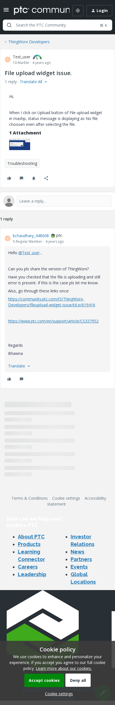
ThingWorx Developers (29, 41)
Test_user (21, 56)
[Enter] (9, 25)
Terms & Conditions (29, 498)
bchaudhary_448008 (31, 235)
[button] (6, 11)
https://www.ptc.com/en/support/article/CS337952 (53, 321)
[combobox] (57, 25)
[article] (57, 308)
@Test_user (29, 252)
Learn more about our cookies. (64, 668)
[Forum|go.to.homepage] (37, 10)
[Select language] (77, 10)
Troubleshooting (22, 163)
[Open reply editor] (57, 201)
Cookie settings (66, 498)
